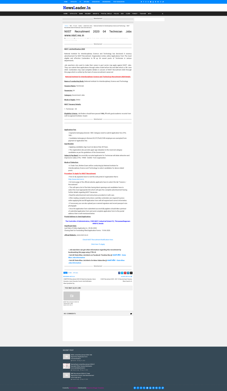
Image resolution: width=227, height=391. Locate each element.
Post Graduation (118, 1)
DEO (122, 13)
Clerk (128, 13)
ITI (80, 1)
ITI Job (75, 25)
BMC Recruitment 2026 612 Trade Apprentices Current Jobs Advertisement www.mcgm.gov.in (82, 375)
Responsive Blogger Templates (95, 388)
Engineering (106, 1)
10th (71, 25)
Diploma (86, 1)
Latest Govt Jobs (87, 25)
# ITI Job (75, 272)
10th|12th (73, 1)
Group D (96, 13)
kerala (80, 25)
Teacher (143, 13)
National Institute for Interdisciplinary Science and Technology (109, 25)
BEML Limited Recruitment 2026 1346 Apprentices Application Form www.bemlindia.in (81, 356)
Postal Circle (106, 13)
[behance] (158, 1)
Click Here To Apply (98, 244)
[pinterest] (156, 1)
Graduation (96, 1)
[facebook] (143, 1)
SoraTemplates (73, 388)
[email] (151, 1)
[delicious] (163, 1)
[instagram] (146, 1)
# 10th (70, 272)
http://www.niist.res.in (76, 179)
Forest (135, 13)
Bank (81, 13)
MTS (149, 13)
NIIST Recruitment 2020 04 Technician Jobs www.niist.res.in (71, 303)
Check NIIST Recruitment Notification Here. (98, 240)
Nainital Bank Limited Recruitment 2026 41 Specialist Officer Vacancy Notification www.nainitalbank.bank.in (83, 366)
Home (65, 1)
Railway (88, 13)
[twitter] (141, 1)
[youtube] (153, 1)
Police (116, 13)
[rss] (148, 1)
